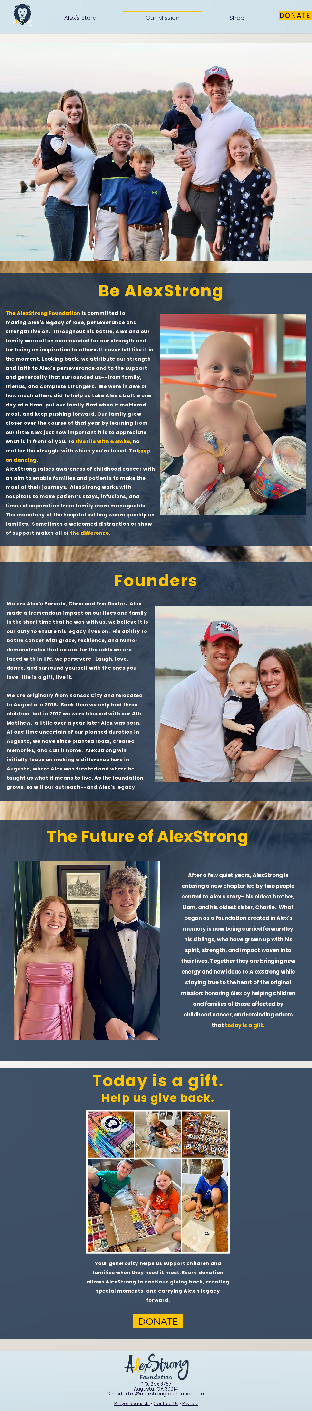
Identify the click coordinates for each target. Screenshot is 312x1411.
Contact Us (166, 1404)
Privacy (190, 1404)
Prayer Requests (132, 1404)
